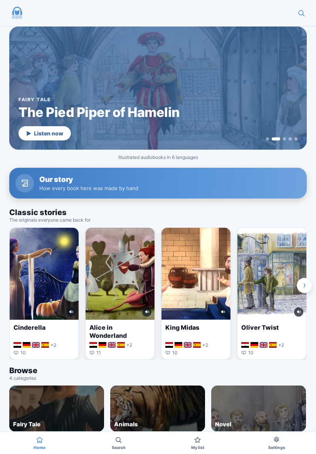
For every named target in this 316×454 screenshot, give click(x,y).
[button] (17, 13)
